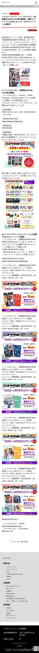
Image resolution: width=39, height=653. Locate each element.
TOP (2, 6)
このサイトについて (11, 629)
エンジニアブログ (11, 618)
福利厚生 (8, 613)
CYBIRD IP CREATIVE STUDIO (14, 574)
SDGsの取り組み (10, 593)
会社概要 (8, 591)
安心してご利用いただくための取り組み (17, 601)
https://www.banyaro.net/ (11, 526)
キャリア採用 (9, 610)
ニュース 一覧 (9, 6)
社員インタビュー (11, 615)
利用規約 (23, 629)
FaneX (8, 572)
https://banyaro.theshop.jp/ (12, 121)
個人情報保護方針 (10, 633)
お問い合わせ (9, 639)
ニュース (6, 558)
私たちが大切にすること (12, 586)
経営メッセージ (10, 588)
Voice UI (8, 579)
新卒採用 (8, 608)
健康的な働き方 (10, 596)
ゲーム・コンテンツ (11, 569)
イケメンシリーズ (11, 567)
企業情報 (6, 583)
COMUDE (8, 576)
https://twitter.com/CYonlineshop (15, 261)
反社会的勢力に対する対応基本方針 (15, 598)
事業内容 (6, 563)
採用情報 (6, 605)
